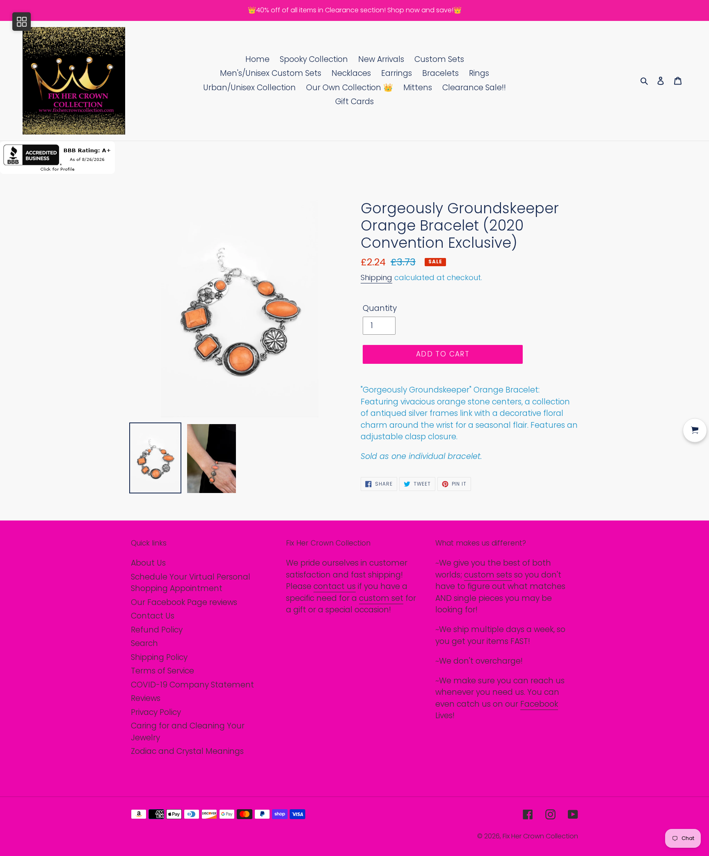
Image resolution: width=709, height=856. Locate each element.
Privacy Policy (156, 712)
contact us (334, 586)
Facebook (539, 704)
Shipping (376, 277)
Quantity (380, 308)
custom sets (488, 574)
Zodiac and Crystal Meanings (187, 751)
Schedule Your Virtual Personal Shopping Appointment (190, 582)
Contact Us (152, 615)
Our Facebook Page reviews (184, 602)
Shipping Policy (159, 657)
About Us (148, 562)
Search (144, 643)
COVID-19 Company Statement (192, 684)
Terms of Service (162, 670)
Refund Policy (157, 629)
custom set (381, 598)
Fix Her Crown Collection (540, 836)
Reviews (145, 698)
